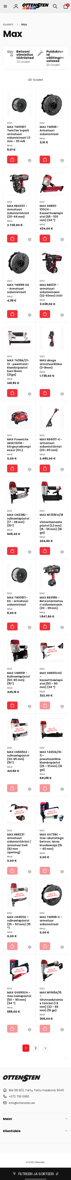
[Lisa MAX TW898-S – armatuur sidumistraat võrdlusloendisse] (62, 947)
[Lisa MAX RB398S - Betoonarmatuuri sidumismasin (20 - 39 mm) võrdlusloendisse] (62, 628)
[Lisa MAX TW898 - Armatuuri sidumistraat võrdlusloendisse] (62, 161)
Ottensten (40, 1162)
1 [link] (25, 1048)
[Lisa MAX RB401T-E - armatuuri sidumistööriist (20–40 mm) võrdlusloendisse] (62, 470)
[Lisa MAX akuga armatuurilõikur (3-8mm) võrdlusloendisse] (62, 394)
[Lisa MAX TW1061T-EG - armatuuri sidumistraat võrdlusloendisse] (29, 628)
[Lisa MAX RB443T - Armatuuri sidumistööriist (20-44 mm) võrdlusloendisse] (29, 240)
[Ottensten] (21, 1080)
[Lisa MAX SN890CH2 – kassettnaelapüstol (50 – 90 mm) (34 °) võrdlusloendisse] (62, 707)
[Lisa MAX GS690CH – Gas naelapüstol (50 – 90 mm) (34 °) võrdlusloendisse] (29, 1030)
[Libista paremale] (64, 58)
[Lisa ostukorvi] (12, 159)
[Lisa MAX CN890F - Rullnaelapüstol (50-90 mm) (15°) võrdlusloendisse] (29, 707)
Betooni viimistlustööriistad (25, 54)
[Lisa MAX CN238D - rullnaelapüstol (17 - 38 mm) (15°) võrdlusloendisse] (29, 552)
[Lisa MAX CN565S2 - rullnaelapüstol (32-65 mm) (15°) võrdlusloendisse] (29, 789)
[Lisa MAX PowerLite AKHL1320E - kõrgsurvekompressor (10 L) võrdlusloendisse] (29, 470)
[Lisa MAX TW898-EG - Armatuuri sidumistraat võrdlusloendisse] (29, 315)
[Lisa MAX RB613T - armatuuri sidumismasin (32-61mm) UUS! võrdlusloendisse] (62, 315)
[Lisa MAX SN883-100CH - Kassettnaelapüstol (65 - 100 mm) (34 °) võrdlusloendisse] (62, 240)
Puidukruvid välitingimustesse (55, 56)
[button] (5, 6)
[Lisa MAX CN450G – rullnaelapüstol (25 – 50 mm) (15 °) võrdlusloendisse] (29, 947)
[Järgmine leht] (45, 1048)
